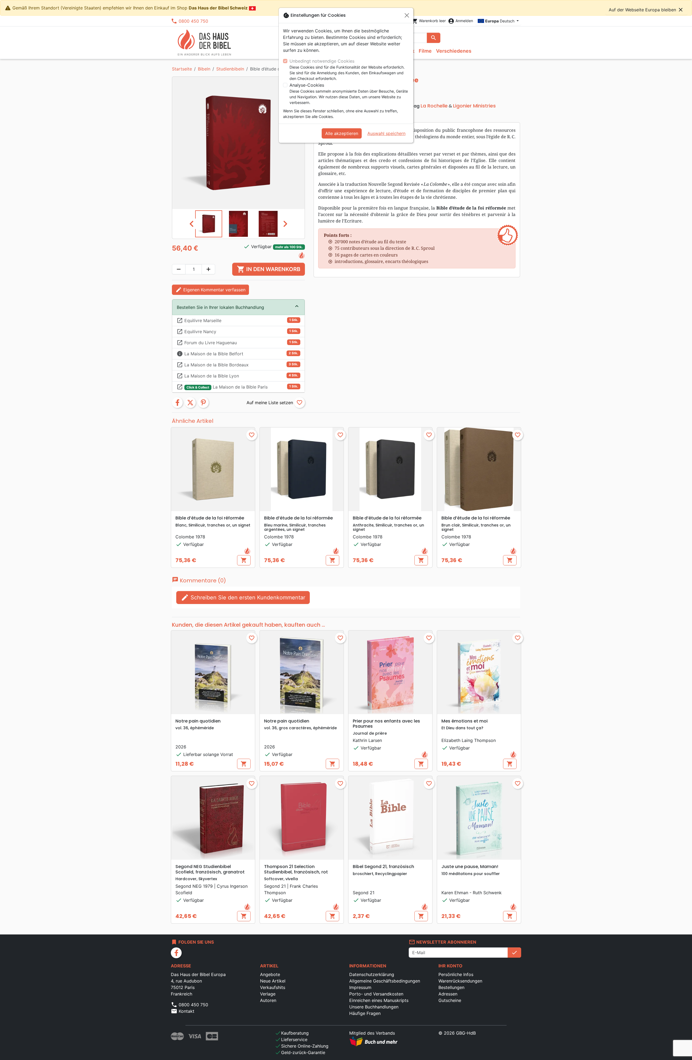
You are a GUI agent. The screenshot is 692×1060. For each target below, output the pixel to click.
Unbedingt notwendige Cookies (322, 61)
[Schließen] (406, 15)
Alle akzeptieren (341, 133)
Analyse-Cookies (307, 85)
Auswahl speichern (386, 133)
